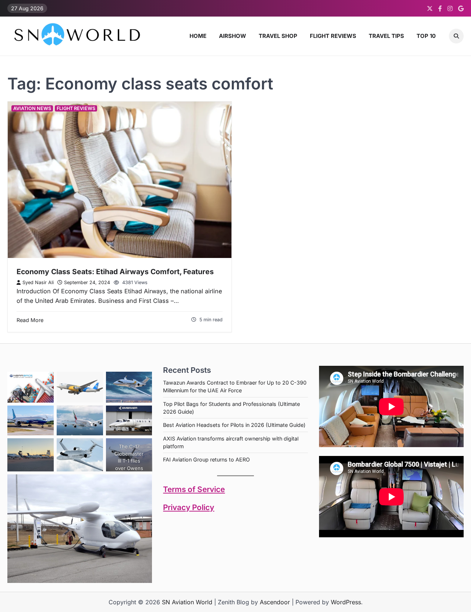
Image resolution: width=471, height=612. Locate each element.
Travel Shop (278, 35)
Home (198, 35)
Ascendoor (275, 602)
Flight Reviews (333, 35)
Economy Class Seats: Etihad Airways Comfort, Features (115, 271)
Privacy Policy (188, 507)
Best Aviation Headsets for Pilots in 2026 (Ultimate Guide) (234, 425)
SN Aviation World (187, 602)
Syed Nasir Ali (38, 282)
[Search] (456, 36)
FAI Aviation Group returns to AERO (206, 459)
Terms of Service (194, 489)
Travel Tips (386, 35)
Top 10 (426, 35)
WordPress (346, 602)
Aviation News (32, 108)
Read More (30, 320)
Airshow (232, 35)
